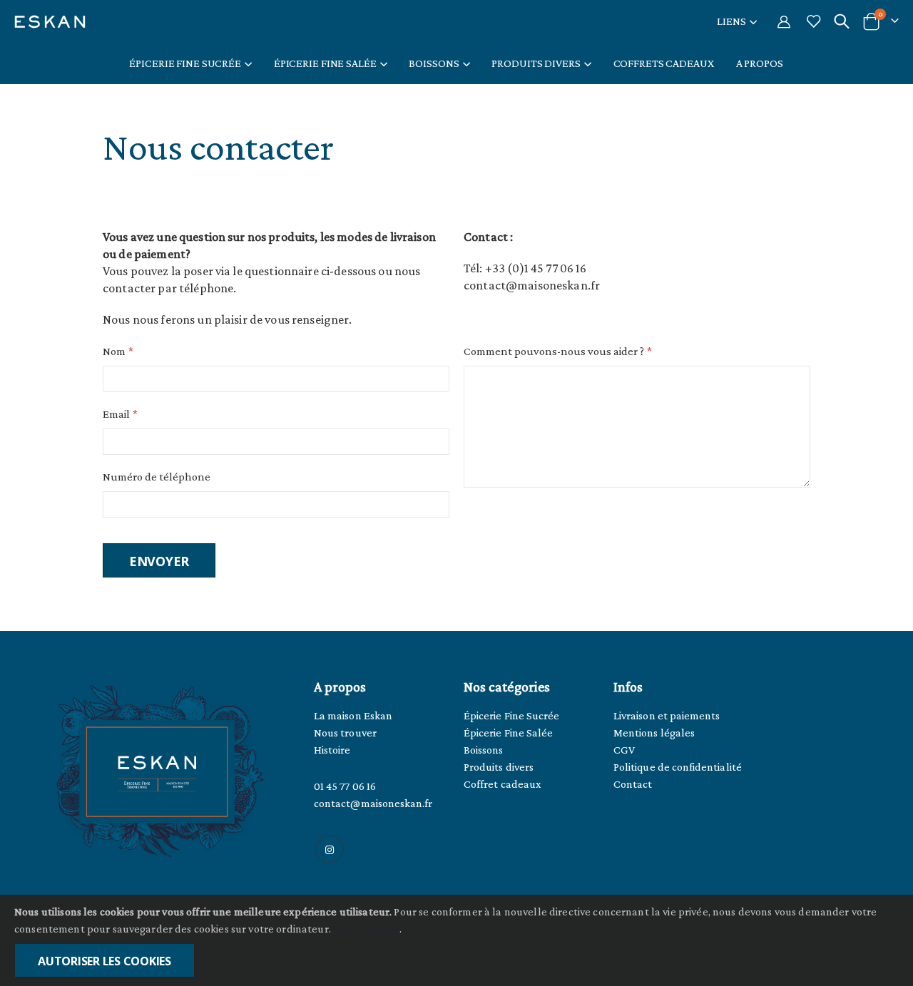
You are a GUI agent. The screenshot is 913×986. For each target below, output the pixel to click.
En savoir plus (366, 929)
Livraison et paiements (666, 715)
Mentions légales (654, 732)
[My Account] (784, 21)
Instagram (329, 849)
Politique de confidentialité (677, 767)
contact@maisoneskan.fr (373, 803)
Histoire (332, 750)
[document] (458, 940)
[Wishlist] (813, 21)
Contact (632, 784)
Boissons (484, 750)
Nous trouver (345, 732)
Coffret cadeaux (502, 784)
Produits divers (499, 767)
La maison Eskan (353, 715)
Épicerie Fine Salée (508, 732)
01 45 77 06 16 (345, 786)
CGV (624, 750)
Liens (731, 21)
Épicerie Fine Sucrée (511, 715)
